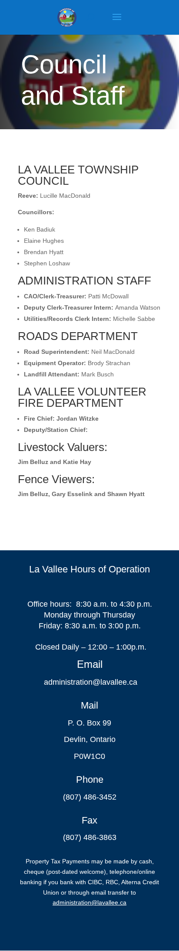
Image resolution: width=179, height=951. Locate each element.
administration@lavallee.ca (90, 682)
